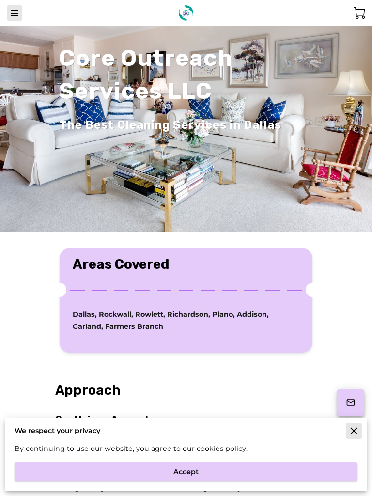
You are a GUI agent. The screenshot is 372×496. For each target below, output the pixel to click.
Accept (186, 471)
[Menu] (14, 13)
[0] (359, 13)
